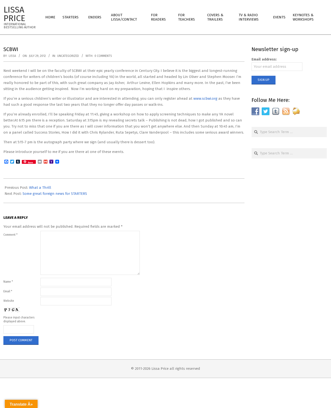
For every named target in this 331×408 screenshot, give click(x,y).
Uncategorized (68, 56)
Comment (10, 234)
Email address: (264, 59)
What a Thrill (40, 187)
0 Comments (103, 56)
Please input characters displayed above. (19, 319)
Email (7, 291)
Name (8, 281)
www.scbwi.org (205, 98)
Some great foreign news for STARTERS (55, 193)
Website (8, 300)
